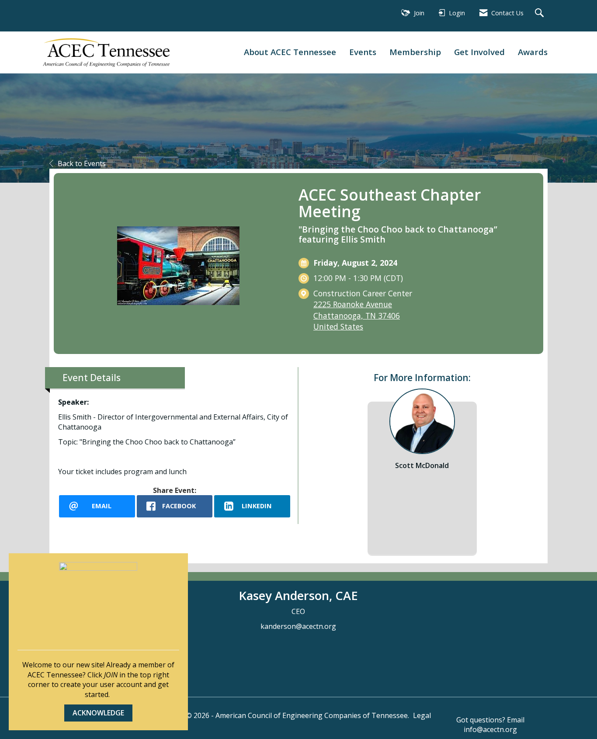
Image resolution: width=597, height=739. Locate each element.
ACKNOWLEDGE (98, 713)
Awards (533, 51)
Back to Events (82, 163)
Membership (415, 51)
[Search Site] (540, 13)
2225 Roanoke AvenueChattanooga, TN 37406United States (356, 315)
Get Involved (479, 51)
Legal (422, 715)
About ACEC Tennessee (290, 51)
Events (362, 51)
